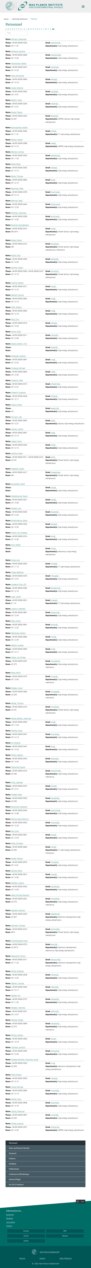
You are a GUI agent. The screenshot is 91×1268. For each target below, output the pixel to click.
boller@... (54, 168)
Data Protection (66, 1258)
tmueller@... (55, 707)
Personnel (13, 1143)
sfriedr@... (55, 396)
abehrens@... (56, 155)
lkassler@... (55, 512)
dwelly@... (55, 347)
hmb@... (54, 131)
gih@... (53, 457)
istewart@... (55, 999)
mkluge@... (55, 576)
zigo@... (54, 487)
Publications (14, 1169)
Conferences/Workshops (19, 1174)
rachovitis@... (56, 810)
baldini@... (55, 104)
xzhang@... (55, 1115)
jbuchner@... (56, 216)
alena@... (54, 524)
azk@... (54, 536)
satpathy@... (56, 914)
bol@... (53, 180)
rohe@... (54, 847)
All (53, 29)
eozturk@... (55, 759)
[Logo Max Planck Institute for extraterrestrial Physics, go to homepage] (42, 6)
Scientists (10, 1215)
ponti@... (54, 786)
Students (9, 1218)
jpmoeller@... (56, 661)
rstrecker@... (56, 1024)
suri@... (54, 229)
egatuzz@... (55, 408)
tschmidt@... (56, 929)
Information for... (14, 1211)
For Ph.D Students (16, 1185)
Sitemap (65, 1236)
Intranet (26, 1231)
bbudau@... (55, 244)
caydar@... (55, 91)
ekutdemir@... (56, 588)
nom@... (54, 637)
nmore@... (55, 676)
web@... (54, 143)
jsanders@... (56, 887)
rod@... (53, 311)
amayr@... (55, 625)
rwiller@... (55, 1078)
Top (82, 1202)
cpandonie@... (56, 55)
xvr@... (53, 1063)
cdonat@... (55, 335)
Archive (26, 1241)
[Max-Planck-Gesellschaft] (36, 1252)
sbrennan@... (56, 204)
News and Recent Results (19, 1148)
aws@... (54, 1039)
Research (12, 1153)
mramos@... (55, 823)
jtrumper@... (55, 1051)
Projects (12, 1159)
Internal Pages (15, 1179)
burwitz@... (55, 271)
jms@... (54, 722)
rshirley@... (55, 975)
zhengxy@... (55, 1127)
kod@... (54, 299)
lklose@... (54, 564)
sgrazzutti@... (56, 960)
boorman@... (56, 192)
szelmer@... (55, 1103)
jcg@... (53, 433)
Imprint (42, 1258)
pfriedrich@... (56, 384)
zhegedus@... (56, 472)
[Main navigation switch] (83, 6)
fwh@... (54, 445)
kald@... (54, 500)
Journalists (10, 1222)
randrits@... (55, 67)
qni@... (53, 746)
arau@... (54, 835)
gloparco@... (56, 612)
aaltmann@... (56, 43)
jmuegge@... (56, 692)
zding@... (54, 323)
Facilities (12, 1164)
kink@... (54, 548)
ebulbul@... (55, 259)
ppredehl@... (56, 798)
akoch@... (55, 944)
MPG (65, 1231)
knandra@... (55, 734)
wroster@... (55, 862)
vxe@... (54, 360)
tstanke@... (55, 987)
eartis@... (54, 79)
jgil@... (53, 420)
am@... (53, 649)
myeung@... (55, 1091)
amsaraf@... (55, 899)
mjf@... (53, 372)
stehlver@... (55, 1011)
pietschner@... (56, 771)
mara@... (54, 874)
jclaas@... (55, 600)
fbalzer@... (55, 116)
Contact (26, 1236)
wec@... (54, 286)
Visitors (9, 1226)
